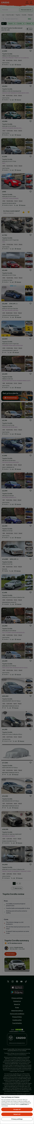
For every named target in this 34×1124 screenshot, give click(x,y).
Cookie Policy (23, 1104)
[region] (17, 1109)
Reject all (17, 1114)
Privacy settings (17, 1119)
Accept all (17, 1109)
